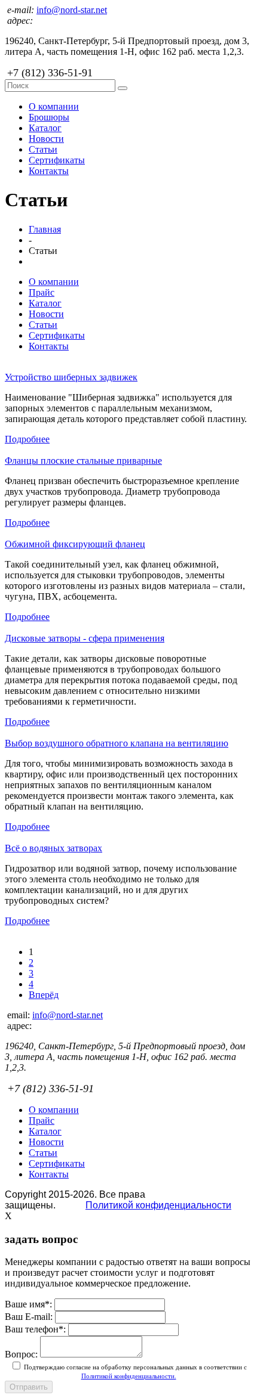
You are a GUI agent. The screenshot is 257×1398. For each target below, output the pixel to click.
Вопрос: (21, 1354)
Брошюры (49, 117)
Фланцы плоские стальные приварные (83, 460)
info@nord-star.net (71, 10)
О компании (54, 106)
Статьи (43, 149)
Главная (45, 229)
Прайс (41, 292)
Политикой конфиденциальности (158, 1205)
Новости (46, 139)
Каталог (45, 128)
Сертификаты (57, 160)
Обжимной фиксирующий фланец (75, 544)
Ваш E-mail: (29, 1317)
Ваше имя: (28, 1304)
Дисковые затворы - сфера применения (84, 638)
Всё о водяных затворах (53, 848)
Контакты (49, 171)
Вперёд (44, 995)
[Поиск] (122, 88)
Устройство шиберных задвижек (71, 377)
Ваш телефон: (35, 1329)
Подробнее (27, 439)
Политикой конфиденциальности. (128, 1376)
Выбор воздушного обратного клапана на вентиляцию (116, 743)
